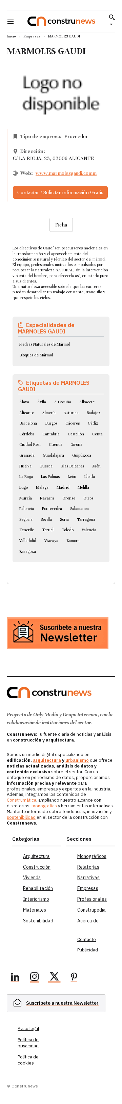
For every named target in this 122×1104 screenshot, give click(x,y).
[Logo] (61, 21)
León (72, 476)
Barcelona (28, 423)
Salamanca (79, 508)
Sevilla (46, 519)
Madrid (63, 487)
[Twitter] (54, 978)
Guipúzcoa (81, 455)
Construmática (21, 800)
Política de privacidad (28, 1043)
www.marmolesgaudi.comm (66, 173)
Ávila (41, 402)
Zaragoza (27, 551)
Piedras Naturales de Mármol (44, 344)
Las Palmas (50, 476)
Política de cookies (28, 1060)
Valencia (89, 530)
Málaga (42, 487)
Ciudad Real (30, 444)
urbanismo (77, 760)
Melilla (83, 487)
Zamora (73, 540)
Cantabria (51, 434)
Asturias (71, 412)
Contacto (86, 939)
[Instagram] (34, 978)
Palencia (26, 508)
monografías (44, 806)
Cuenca (55, 444)
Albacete (87, 402)
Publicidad (87, 950)
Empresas (32, 36)
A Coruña (62, 402)
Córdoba (26, 434)
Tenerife (26, 530)
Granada (27, 455)
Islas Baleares (72, 466)
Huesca (46, 466)
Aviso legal (28, 1028)
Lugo (23, 487)
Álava (24, 402)
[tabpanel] (61, 402)
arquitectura (47, 760)
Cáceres (72, 423)
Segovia (26, 519)
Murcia (25, 498)
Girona (76, 444)
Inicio (11, 36)
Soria (64, 519)
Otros (88, 498)
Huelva (25, 466)
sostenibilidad (21, 817)
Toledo (68, 530)
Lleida (89, 476)
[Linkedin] (15, 978)
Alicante (26, 412)
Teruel (48, 530)
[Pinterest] (74, 978)
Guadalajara (53, 455)
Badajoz (93, 412)
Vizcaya (51, 540)
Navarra (47, 498)
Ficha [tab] (61, 225)
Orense (68, 498)
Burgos (51, 423)
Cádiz (93, 423)
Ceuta (97, 434)
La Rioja (26, 476)
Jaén (96, 466)
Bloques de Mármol (36, 355)
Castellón (76, 434)
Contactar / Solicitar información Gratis (60, 192)
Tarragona (86, 519)
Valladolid (27, 540)
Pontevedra (52, 508)
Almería (49, 412)
